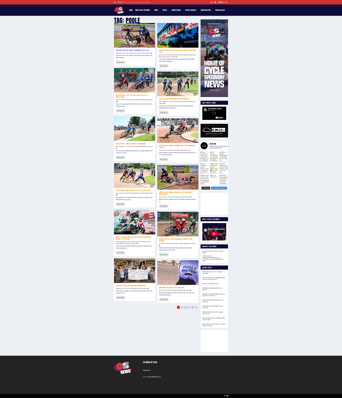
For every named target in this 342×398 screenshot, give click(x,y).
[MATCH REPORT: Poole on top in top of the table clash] (134, 175)
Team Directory (205, 10)
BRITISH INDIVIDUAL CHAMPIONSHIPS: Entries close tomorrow (213, 278)
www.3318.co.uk (146, 370)
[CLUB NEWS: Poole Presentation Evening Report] (134, 270)
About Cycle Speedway (142, 10)
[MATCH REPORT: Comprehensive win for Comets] (177, 84)
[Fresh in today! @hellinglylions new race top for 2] (224, 156)
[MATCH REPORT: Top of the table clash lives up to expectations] (134, 80)
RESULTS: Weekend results (210, 283)
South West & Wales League (146, 99)
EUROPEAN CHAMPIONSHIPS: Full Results (212, 289)
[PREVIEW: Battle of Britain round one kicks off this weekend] (177, 224)
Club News (131, 53)
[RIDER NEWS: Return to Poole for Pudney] (177, 272)
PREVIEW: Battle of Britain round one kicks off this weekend (175, 240)
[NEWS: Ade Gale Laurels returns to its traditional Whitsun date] (177, 177)
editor (118, 53)
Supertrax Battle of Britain (130, 243)
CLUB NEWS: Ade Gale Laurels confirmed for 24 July (132, 50)
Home (131, 10)
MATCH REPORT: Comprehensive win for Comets (174, 99)
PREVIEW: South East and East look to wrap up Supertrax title (177, 51)
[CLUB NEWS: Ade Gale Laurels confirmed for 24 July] (134, 35)
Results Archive (190, 10)
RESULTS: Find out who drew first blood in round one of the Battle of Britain (133, 238)
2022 (127, 53)
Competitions (176, 10)
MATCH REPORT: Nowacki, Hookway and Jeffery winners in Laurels (177, 146)
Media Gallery (220, 10)
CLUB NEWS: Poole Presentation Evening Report (131, 286)
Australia (174, 290)
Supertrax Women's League (168, 56)
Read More (120, 62)
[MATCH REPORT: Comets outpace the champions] (134, 128)
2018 (128, 99)
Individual (143, 53)
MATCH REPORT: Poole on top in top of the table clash (133, 190)
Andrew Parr (119, 288)
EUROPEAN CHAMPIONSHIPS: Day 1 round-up (213, 306)
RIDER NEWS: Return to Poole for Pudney (172, 288)
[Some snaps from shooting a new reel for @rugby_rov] (205, 156)
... (189, 307)
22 (192, 307)
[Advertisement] (214, 204)
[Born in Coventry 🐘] (214, 180)
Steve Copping (120, 146)
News (156, 10)
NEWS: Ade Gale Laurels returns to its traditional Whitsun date (175, 193)
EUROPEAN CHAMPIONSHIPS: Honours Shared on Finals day (213, 294)
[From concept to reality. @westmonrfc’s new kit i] (205, 168)
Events (164, 10)
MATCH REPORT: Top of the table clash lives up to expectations (132, 96)
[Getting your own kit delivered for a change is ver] (224, 180)
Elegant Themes (123, 395)
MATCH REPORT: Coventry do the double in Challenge (136, 2)
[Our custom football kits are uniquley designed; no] (214, 156)
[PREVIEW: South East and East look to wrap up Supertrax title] (177, 35)
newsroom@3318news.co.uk (211, 257)
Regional (147, 53)
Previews (181, 55)
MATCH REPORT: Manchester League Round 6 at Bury (213, 324)
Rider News (186, 290)
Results (185, 150)
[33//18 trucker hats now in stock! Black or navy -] (224, 168)
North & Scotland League (144, 241)
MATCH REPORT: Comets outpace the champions (131, 144)
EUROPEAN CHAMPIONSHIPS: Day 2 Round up (213, 300)
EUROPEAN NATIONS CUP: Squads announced (212, 312)
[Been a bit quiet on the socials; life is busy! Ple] (205, 180)
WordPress (134, 395)
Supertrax (122, 243)
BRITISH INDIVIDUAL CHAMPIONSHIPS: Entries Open (213, 318)
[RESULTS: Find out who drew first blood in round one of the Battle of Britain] (134, 222)
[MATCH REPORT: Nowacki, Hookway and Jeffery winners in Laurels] (177, 130)
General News (137, 53)
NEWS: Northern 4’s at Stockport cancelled (212, 272)
